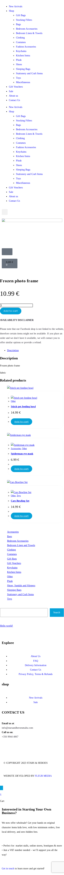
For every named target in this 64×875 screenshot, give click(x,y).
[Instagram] (15, 747)
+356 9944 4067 (10, 736)
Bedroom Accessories (26, 28)
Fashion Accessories (26, 46)
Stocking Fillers (24, 20)
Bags (18, 24)
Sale (11, 91)
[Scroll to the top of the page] (1, 788)
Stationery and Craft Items (29, 73)
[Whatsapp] (25, 747)
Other (13, 401)
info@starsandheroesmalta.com (17, 728)
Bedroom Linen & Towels (29, 33)
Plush (19, 60)
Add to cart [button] (21, 421)
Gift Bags (21, 15)
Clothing (20, 37)
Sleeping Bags (23, 69)
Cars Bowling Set (20, 501)
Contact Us (14, 100)
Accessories (16, 448)
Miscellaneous (23, 82)
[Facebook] (6, 747)
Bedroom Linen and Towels (21, 545)
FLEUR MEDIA (43, 776)
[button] (5, 212)
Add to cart (11, 310)
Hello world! (6, 625)
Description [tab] (13, 350)
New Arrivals (15, 6)
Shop (11, 11)
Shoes (19, 64)
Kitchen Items (23, 55)
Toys (18, 78)
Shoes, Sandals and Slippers (21, 585)
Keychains (21, 51)
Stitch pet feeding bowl (23, 406)
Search (3, 605)
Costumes (21, 42)
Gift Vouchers (16, 86)
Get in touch (8, 868)
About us (13, 95)
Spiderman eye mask (22, 453)
